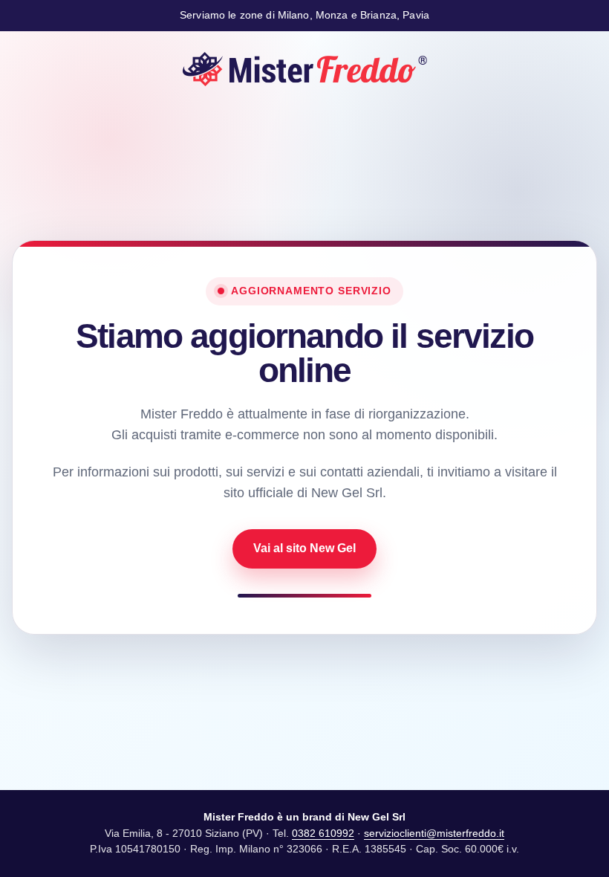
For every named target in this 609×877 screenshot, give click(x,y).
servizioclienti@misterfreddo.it (434, 833)
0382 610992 (323, 833)
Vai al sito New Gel (304, 548)
